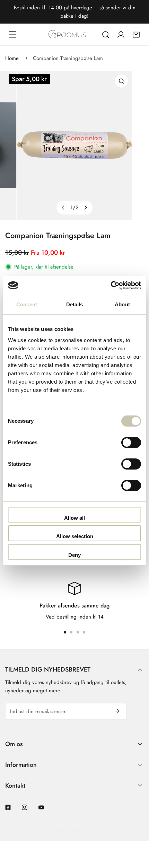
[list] (74, 145)
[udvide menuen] (12, 34)
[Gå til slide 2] (71, 632)
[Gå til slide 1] (65, 632)
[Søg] (105, 34)
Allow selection (74, 536)
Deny (74, 555)
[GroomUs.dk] (67, 34)
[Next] (86, 207)
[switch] (131, 442)
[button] (136, 34)
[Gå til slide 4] (84, 632)
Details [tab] (74, 304)
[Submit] (117, 711)
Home (12, 58)
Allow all (74, 518)
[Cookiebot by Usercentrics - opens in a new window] (110, 285)
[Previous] (63, 207)
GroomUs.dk (88, 831)
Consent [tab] (26, 304)
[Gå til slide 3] (78, 632)
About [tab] (122, 304)
